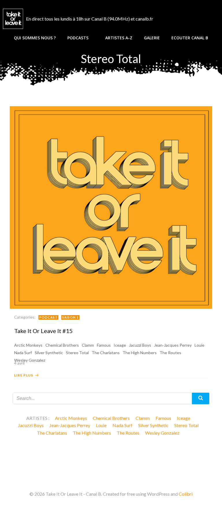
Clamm (88, 345)
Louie (199, 345)
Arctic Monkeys (28, 345)
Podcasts (77, 38)
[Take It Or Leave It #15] (111, 207)
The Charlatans (106, 352)
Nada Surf (23, 352)
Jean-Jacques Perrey (173, 345)
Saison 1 (70, 317)
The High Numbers (140, 352)
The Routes (170, 352)
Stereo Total (77, 352)
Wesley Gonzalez (162, 433)
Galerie (152, 38)
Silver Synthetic (49, 352)
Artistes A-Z (118, 38)
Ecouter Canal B (189, 38)
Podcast (48, 317)
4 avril (19, 363)
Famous (104, 345)
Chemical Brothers (62, 345)
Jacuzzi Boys (140, 345)
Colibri (186, 494)
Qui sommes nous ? (35, 38)
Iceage (120, 345)
